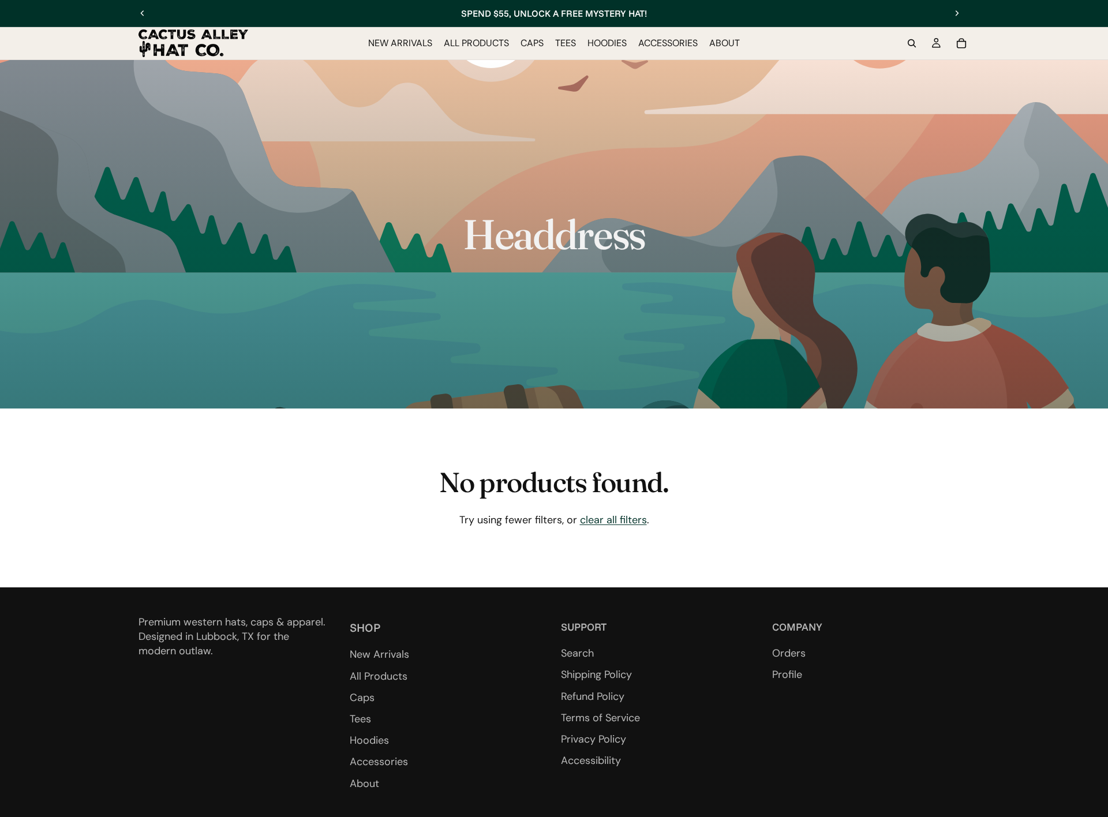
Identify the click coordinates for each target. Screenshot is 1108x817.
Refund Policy (592, 696)
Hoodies (369, 741)
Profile (787, 675)
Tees (360, 719)
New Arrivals (379, 655)
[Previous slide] (142, 13)
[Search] (911, 43)
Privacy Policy (593, 739)
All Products (378, 676)
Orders (789, 654)
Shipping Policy (596, 675)
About (364, 783)
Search (577, 654)
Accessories (379, 762)
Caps (362, 697)
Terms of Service (600, 718)
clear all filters (613, 520)
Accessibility (591, 760)
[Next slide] (956, 13)
